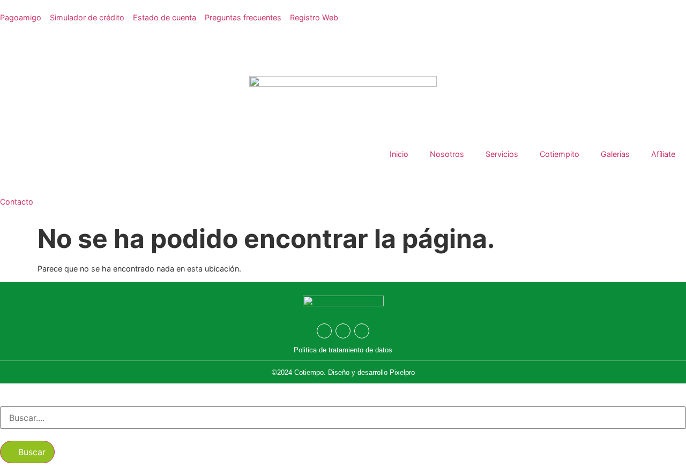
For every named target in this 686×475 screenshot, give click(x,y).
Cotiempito (559, 154)
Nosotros (447, 154)
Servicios (502, 154)
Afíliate (663, 154)
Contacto (16, 201)
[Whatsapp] (324, 330)
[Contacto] (13, 180)
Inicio (399, 154)
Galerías (615, 154)
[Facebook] (343, 330)
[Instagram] (361, 330)
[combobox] (343, 417)
